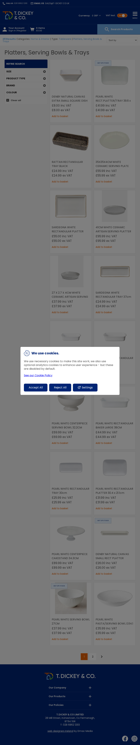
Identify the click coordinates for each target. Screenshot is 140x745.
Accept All (36, 387)
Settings (87, 387)
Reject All (60, 387)
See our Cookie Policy (38, 375)
